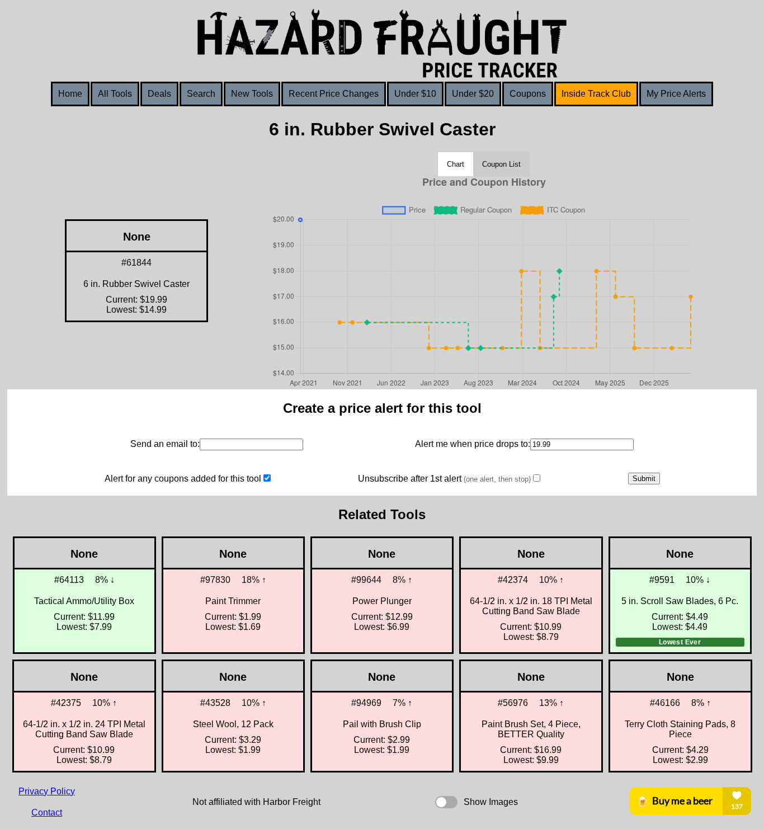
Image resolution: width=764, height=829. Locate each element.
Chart (455, 164)
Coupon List (501, 164)
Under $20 (473, 93)
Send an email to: (165, 444)
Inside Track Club (596, 93)
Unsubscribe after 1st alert (444, 478)
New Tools (252, 93)
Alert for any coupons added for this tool (183, 478)
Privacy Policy (46, 791)
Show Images (491, 802)
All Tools (115, 93)
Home (70, 93)
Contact (46, 812)
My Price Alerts (676, 93)
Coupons (528, 93)
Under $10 (415, 93)
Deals (159, 93)
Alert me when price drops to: (472, 444)
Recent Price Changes (334, 93)
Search (201, 93)
